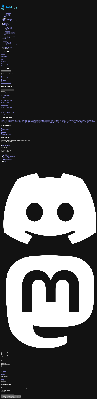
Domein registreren (10, 32)
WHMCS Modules (10, 36)
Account (5, 41)
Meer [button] (4, 38)
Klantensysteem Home (8, 47)
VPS (7, 29)
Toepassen (3, 381)
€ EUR (2, 379)
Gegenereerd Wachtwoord (6, 393)
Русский (8, 15)
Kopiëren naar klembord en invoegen (12, 397)
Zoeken (2, 91)
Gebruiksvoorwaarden (10, 156)
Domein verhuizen (10, 33)
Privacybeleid (8, 159)
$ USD (2, 380)
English (8, 14)
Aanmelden (8, 42)
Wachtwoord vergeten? (11, 44)
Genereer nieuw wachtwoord (8, 396)
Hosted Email (9, 28)
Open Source (9, 37)
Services (7, 24)
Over (6, 154)
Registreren (8, 43)
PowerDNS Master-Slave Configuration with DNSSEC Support (61, 122)
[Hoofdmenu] (4, 18)
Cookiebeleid (8, 157)
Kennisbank (7, 21)
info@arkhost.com (6, 145)
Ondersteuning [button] (8, 19)
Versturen (7, 364)
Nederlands (8, 13)
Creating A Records (47, 121)
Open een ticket (14, 21)
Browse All (8, 25)
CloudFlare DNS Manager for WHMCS (31, 120)
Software (7, 34)
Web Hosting (9, 27)
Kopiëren (19, 396)
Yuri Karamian (4, 141)
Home (6, 23)
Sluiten (2, 364)
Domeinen (7, 31)
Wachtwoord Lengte (5, 390)
